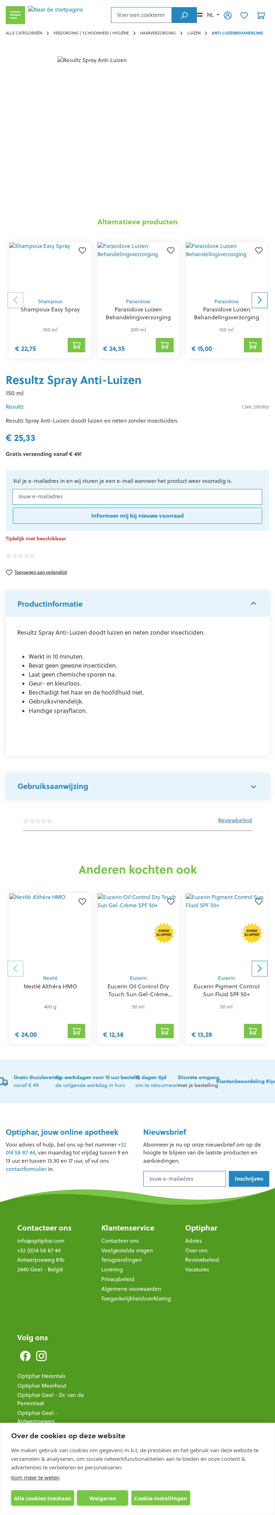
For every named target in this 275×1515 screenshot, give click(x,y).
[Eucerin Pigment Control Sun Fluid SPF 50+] (226, 932)
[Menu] (15, 15)
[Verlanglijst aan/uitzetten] (82, 250)
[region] (137, 133)
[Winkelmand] (261, 15)
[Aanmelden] (227, 15)
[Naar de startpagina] (68, 15)
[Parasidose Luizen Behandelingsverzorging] (138, 268)
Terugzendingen (121, 1260)
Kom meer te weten (35, 1477)
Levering (112, 1269)
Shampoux (50, 301)
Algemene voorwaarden (131, 1289)
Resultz (15, 406)
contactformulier (26, 1169)
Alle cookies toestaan (42, 1498)
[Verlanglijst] (244, 15)
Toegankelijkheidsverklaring (136, 1298)
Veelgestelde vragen (127, 1250)
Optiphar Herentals (41, 1376)
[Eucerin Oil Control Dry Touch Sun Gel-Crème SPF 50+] (138, 932)
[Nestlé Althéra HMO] (50, 932)
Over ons (196, 1250)
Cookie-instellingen (160, 1498)
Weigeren (103, 1498)
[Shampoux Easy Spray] (50, 268)
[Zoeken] (184, 15)
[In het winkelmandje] (77, 345)
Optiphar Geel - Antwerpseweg (37, 1417)
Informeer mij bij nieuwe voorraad (137, 515)
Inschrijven (249, 1178)
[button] (137, 604)
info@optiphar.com (40, 1241)
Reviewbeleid (235, 820)
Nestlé (50, 978)
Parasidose (138, 301)
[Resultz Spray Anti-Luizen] (137, 133)
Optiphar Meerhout (41, 1385)
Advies (193, 1241)
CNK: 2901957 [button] (255, 407)
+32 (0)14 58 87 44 (39, 1250)
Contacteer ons (44, 1228)
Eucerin (138, 978)
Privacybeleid (118, 1279)
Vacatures (197, 1269)
